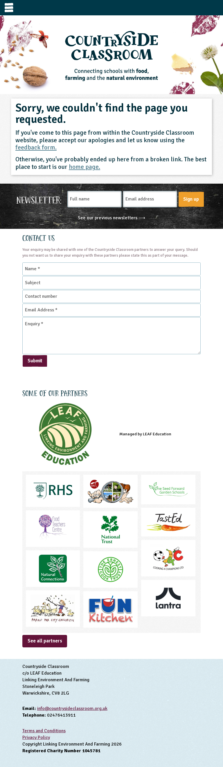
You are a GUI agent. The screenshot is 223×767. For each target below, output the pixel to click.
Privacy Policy (36, 737)
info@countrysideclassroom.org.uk (72, 708)
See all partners (45, 641)
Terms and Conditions (44, 731)
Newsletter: (39, 199)
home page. (84, 167)
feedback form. (36, 147)
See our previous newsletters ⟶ (111, 218)
